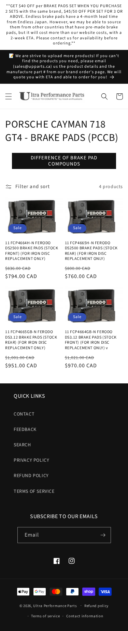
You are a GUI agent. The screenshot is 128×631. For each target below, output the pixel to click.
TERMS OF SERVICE (34, 491)
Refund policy (96, 605)
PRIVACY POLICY (31, 460)
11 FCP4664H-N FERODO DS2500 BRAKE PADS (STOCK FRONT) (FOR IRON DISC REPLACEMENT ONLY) (31, 251)
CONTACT (24, 414)
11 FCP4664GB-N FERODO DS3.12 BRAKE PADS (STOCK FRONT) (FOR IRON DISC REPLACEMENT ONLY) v (91, 340)
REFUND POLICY (31, 475)
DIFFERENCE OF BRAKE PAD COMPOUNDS (64, 161)
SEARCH (22, 445)
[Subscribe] (103, 535)
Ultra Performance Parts (55, 605)
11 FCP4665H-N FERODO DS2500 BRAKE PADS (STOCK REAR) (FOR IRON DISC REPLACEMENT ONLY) (91, 251)
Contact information (84, 616)
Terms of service (45, 616)
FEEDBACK (25, 429)
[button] (8, 96)
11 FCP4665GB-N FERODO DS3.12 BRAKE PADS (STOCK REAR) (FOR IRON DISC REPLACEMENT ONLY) (31, 340)
